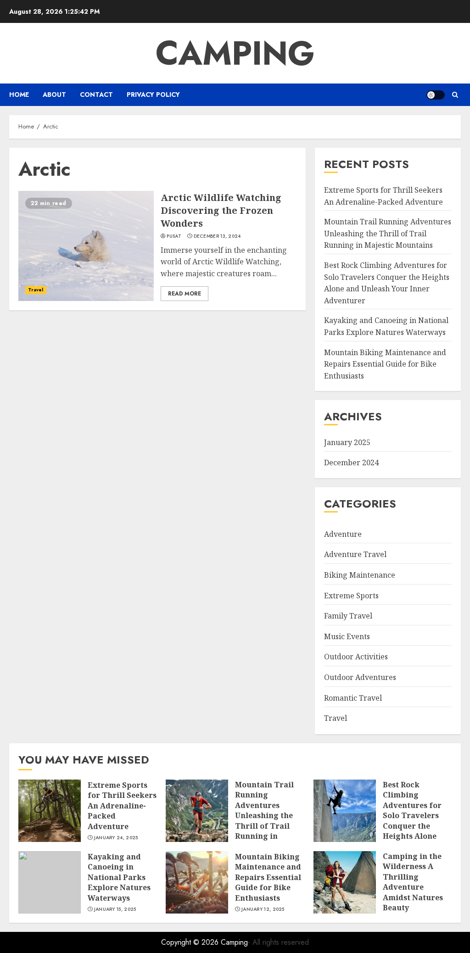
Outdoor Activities (356, 657)
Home (19, 94)
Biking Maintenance (359, 575)
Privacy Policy (153, 94)
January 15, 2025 (115, 909)
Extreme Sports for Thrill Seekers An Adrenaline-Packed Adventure (122, 805)
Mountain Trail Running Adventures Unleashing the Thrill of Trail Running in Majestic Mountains (387, 233)
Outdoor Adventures (360, 677)
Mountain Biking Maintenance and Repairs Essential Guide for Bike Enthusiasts (385, 364)
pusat (174, 236)
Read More (184, 294)
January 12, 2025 (263, 909)
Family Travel (348, 616)
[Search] (455, 95)
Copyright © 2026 (191, 942)
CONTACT (96, 94)
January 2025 (347, 442)
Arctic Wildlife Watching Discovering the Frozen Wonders (221, 210)
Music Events (347, 636)
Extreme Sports (351, 596)
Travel (36, 289)
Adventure (343, 534)
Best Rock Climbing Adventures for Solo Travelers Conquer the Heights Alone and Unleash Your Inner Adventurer (417, 821)
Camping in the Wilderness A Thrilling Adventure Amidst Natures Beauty (413, 882)
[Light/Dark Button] (435, 95)
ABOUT (54, 94)
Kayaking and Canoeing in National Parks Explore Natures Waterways (119, 877)
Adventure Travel (355, 554)
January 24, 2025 (116, 838)
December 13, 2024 (217, 236)
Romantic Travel (353, 698)
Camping (235, 53)
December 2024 (351, 462)
